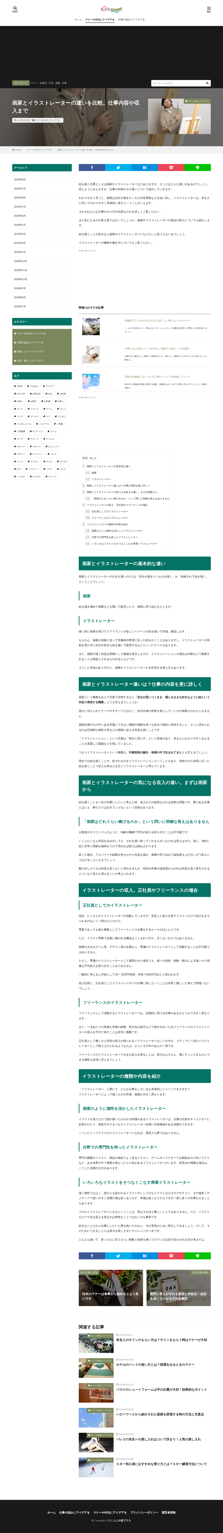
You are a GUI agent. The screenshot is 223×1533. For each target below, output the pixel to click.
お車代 (33, 401)
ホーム (78, 19)
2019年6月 (20, 215)
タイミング (53, 446)
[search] (207, 83)
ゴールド (34, 416)
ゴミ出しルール (24, 424)
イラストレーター (98, 479)
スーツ (53, 431)
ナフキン (34, 461)
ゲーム (49, 409)
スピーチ (21, 446)
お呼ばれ (36, 393)
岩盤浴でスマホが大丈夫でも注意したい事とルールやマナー (158, 320)
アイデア (49, 386)
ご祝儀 (59, 424)
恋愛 (57, 82)
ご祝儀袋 (21, 431)
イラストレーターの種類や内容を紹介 (105, 524)
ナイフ (20, 461)
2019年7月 (20, 206)
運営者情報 (169, 1512)
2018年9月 (20, 288)
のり (19, 469)
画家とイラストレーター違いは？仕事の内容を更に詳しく (116, 485)
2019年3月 (20, 242)
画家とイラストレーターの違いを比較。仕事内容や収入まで (85, 150)
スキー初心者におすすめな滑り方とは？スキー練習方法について (161, 1464)
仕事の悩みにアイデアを (131, 19)
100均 (19, 386)
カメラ (20, 409)
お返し (60, 401)
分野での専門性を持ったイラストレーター (112, 537)
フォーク (52, 476)
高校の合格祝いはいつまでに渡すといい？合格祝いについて (158, 376)
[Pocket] (171, 167)
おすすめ (21, 393)
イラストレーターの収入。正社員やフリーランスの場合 (115, 504)
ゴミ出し (61, 416)
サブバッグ (37, 431)
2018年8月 (20, 297)
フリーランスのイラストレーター (107, 517)
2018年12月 (20, 261)
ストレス (50, 439)
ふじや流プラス (122, 1520)
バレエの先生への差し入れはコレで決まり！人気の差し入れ (158, 1439)
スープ (20, 439)
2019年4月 (20, 233)
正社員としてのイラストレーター (107, 511)
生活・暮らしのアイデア (30, 360)
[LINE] (197, 167)
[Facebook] (92, 167)
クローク (34, 409)
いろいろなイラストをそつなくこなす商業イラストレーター (121, 543)
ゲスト (63, 409)
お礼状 (63, 393)
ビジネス (36, 476)
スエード (34, 439)
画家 (91, 472)
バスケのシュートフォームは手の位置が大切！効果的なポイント (161, 1389)
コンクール (44, 424)
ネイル (49, 461)
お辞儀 (47, 401)
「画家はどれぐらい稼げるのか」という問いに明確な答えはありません (128, 498)
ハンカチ (21, 476)
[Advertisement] (111, 53)
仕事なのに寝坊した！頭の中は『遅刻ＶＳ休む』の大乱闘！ (158, 348)
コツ (48, 416)
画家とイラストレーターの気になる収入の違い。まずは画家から (120, 491)
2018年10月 (20, 279)
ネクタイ (64, 461)
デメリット (37, 454)
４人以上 (34, 386)
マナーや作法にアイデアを (100, 19)
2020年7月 (20, 188)
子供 (51, 82)
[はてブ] (145, 167)
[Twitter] (118, 167)
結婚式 (43, 82)
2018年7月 (20, 306)
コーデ (20, 416)
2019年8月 (20, 197)
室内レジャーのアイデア (30, 351)
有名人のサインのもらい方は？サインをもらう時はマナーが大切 (161, 1340)
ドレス (53, 454)
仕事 (64, 82)
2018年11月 (20, 270)
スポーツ (36, 446)
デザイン (21, 454)
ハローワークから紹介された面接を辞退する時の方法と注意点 (160, 1414)
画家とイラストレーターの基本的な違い (107, 466)
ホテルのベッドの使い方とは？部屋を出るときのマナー (155, 1364)
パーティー (33, 469)
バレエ (63, 469)
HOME (18, 150)
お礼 (50, 393)
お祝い (20, 401)
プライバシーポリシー (144, 1512)
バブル (49, 469)
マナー (34, 82)
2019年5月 (20, 224)
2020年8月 (20, 179)
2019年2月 (20, 251)
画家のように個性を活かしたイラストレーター (114, 530)
